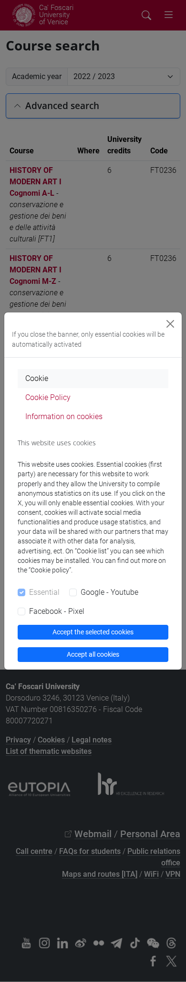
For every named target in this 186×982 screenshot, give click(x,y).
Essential (44, 592)
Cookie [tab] (36, 378)
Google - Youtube (109, 592)
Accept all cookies (93, 654)
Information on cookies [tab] (64, 416)
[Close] (170, 323)
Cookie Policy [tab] (48, 397)
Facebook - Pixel (56, 611)
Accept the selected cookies (93, 632)
